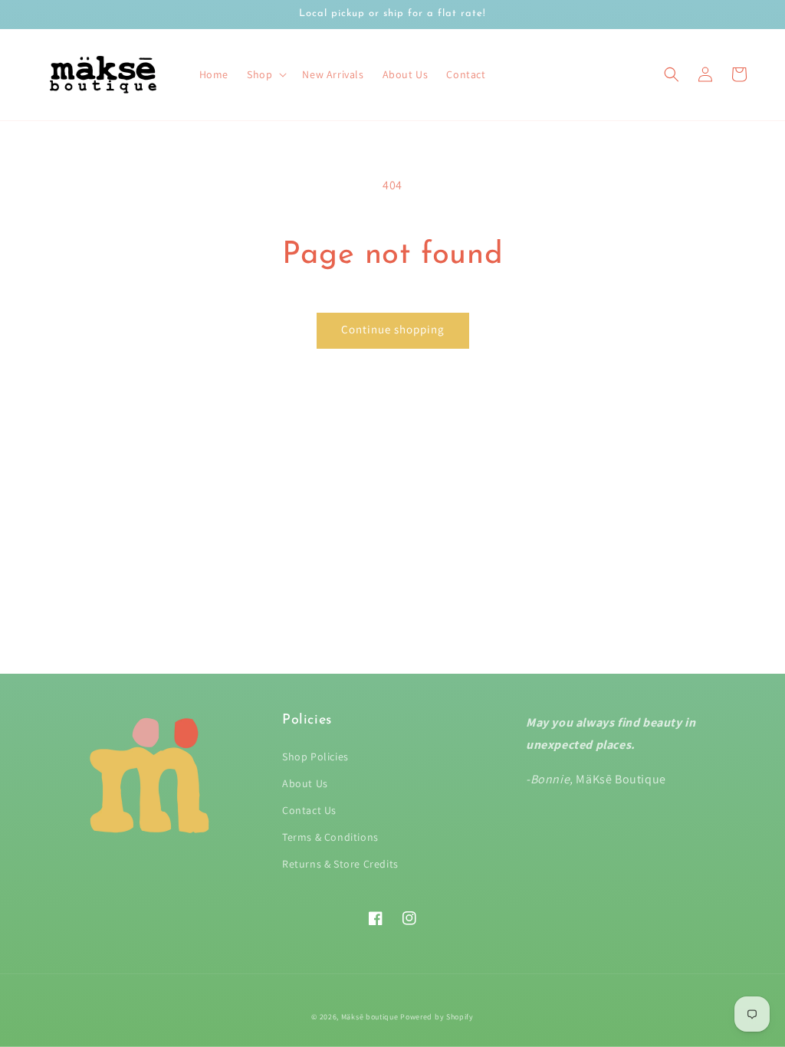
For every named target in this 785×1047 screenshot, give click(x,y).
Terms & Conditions (330, 837)
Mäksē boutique (371, 1017)
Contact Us (309, 810)
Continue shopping (393, 329)
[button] (671, 74)
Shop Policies (315, 756)
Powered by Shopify (437, 1017)
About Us (305, 783)
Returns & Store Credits (340, 864)
